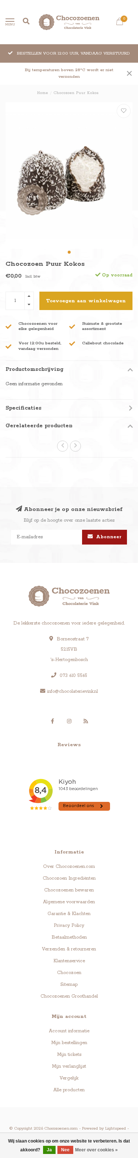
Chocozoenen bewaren (69, 890)
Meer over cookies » (96, 1149)
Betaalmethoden (69, 937)
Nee (65, 1149)
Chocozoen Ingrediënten (69, 878)
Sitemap (69, 984)
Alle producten (69, 1090)
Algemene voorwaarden (69, 902)
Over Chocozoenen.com (69, 866)
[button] (69, 252)
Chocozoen (69, 973)
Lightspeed (115, 1128)
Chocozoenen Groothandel (69, 996)
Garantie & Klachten (69, 914)
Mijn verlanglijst (69, 1066)
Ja (49, 1149)
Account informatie (69, 1031)
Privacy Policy (69, 925)
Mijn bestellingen (69, 1043)
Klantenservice (69, 961)
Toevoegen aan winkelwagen (86, 301)
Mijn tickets (69, 1054)
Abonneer (108, 537)
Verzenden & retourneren (69, 949)
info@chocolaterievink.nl (72, 691)
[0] (119, 23)
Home (42, 93)
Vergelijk (69, 1078)
